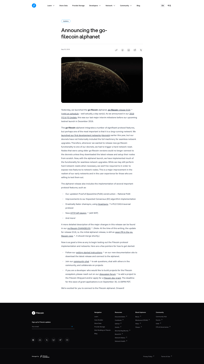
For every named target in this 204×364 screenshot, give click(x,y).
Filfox (137, 324)
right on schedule (70, 113)
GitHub (117, 324)
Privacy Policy (147, 356)
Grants (117, 327)
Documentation (120, 317)
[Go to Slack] (33, 340)
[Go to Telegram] (60, 340)
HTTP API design (78, 213)
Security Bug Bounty (121, 331)
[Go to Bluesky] (53, 340)
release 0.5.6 (119, 109)
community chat (81, 261)
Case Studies (98, 320)
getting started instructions (89, 252)
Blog (95, 333)
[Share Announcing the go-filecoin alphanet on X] (141, 50)
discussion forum (107, 274)
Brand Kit (118, 334)
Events (158, 320)
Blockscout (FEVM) (141, 320)
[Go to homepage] (34, 5)
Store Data (97, 323)
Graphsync (103, 204)
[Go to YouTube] (67, 340)
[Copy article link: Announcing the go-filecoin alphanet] (116, 50)
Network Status (120, 338)
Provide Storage (99, 327)
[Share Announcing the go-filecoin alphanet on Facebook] (122, 50)
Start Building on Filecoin (102, 330)
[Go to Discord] (40, 340)
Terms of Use (165, 356)
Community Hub (161, 317)
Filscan (137, 327)
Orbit (157, 324)
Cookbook (118, 320)
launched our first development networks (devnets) (85, 135)
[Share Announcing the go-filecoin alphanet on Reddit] (135, 50)
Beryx (137, 317)
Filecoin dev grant (112, 278)
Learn (96, 317)
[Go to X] (47, 340)
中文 (169, 5)
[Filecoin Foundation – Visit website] (44, 356)
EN (163, 5)
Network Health (120, 341)
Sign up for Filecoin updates (41, 322)
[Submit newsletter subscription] (71, 326)
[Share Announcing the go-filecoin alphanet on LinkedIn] (129, 50)
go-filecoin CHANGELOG (79, 228)
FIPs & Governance (162, 327)
